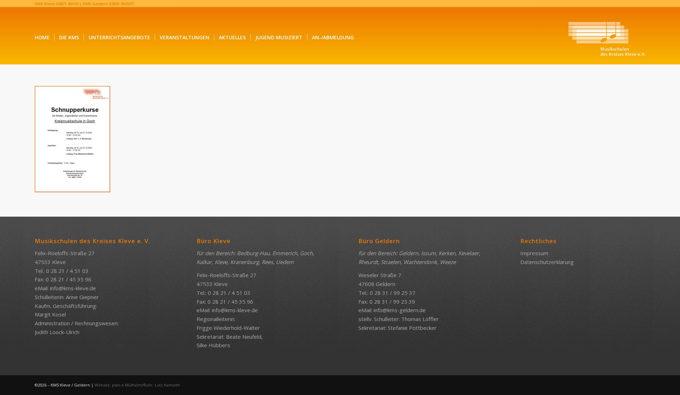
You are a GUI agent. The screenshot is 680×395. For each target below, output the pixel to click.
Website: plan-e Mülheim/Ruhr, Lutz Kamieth (137, 385)
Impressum (534, 253)
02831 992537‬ (121, 3)
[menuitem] (42, 37)
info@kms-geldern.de (400, 310)
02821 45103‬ (67, 3)
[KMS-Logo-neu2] (606, 37)
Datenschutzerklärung (547, 261)
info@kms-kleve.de (73, 288)
